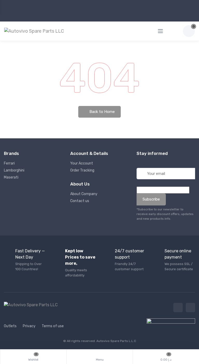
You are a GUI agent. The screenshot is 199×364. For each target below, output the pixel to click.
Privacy (29, 326)
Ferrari (9, 163)
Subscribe (151, 199)
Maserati (11, 177)
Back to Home (101, 111)
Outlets (10, 326)
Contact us (79, 201)
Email (142, 163)
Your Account (81, 163)
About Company (83, 194)
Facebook (178, 307)
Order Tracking (82, 170)
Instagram (190, 307)
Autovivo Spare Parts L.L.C (116, 341)
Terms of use (53, 326)
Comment (145, 182)
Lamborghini (14, 170)
